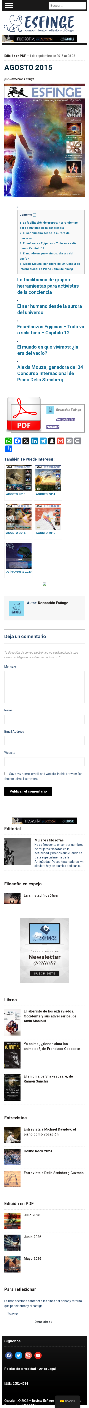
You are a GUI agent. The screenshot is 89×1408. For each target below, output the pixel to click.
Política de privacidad (20, 1369)
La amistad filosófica (41, 895)
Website (9, 752)
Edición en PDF (15, 56)
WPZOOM (29, 1405)
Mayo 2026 (32, 1259)
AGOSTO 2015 (28, 67)
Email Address (14, 731)
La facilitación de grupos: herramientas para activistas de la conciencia (48, 286)
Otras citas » (43, 1322)
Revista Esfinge (43, 1400)
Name (8, 710)
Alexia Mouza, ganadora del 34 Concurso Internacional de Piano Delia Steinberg (50, 373)
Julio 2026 (32, 1215)
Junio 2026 (32, 1237)
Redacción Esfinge (22, 79)
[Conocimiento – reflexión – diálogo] (39, 22)
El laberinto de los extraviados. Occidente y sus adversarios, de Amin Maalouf (50, 1016)
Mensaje (10, 666)
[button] (34, 215)
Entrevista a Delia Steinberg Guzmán (54, 1173)
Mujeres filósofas (49, 840)
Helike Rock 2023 (38, 1151)
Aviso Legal (47, 1369)
